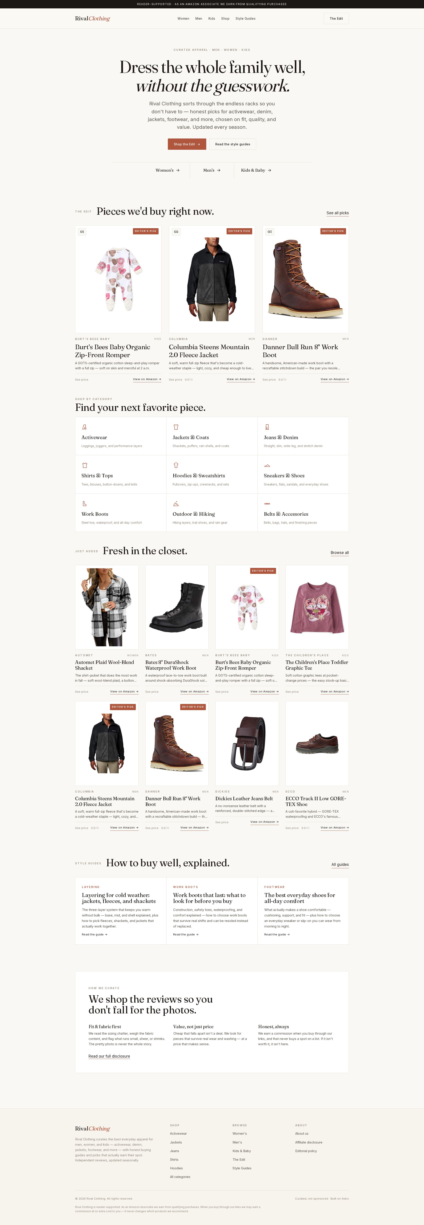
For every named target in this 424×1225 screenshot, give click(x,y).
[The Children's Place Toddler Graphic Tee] (317, 607)
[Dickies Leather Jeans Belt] (247, 743)
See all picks (338, 213)
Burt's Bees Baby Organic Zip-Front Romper (112, 351)
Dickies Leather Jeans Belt (244, 798)
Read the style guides (232, 144)
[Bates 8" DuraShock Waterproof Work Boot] (177, 607)
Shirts (174, 1159)
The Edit (336, 18)
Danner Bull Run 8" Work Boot (300, 351)
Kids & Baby (242, 1151)
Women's (240, 1133)
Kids (211, 18)
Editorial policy (306, 1151)
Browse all (340, 552)
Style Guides (246, 18)
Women (183, 18)
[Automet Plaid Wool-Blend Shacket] (107, 607)
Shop (225, 18)
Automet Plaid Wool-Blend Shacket (104, 665)
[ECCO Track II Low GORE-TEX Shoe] (317, 743)
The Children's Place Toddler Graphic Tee (317, 665)
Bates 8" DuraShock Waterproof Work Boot (171, 665)
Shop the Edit (187, 144)
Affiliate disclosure (308, 1142)
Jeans (174, 1151)
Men (198, 18)
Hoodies (176, 1168)
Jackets (176, 1142)
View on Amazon (147, 379)
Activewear (178, 1133)
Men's (237, 1142)
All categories (180, 1177)
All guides (340, 864)
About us (302, 1133)
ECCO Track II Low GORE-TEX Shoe (316, 801)
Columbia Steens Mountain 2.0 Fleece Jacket (209, 351)
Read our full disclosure (109, 1056)
